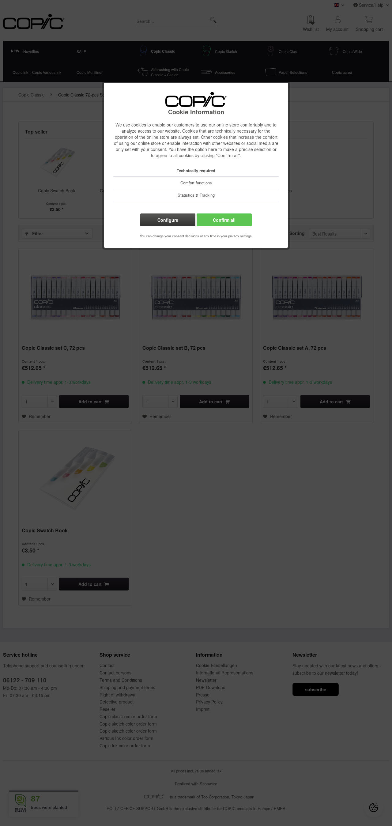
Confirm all (224, 220)
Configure (167, 220)
